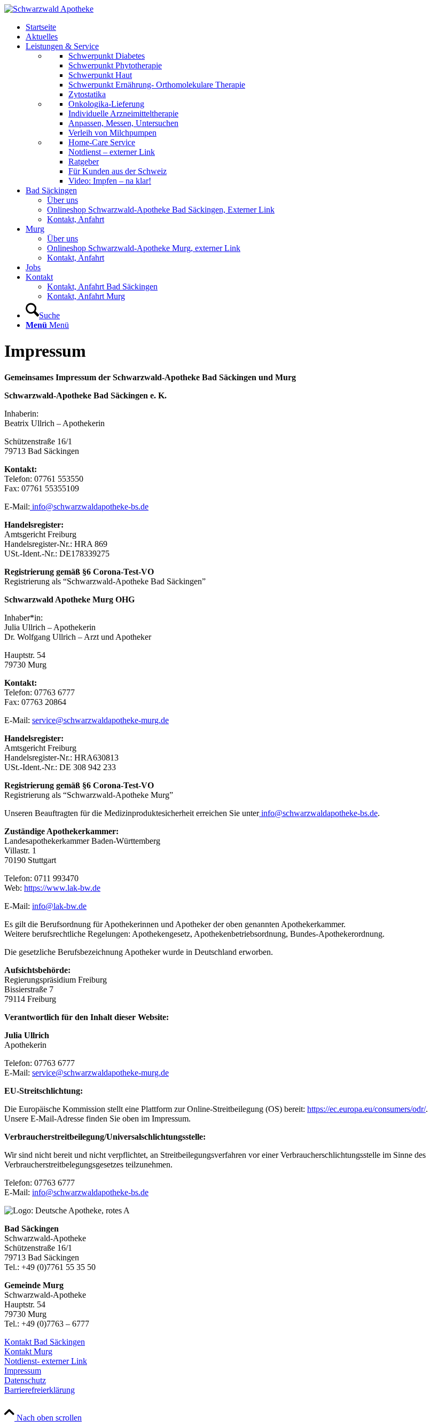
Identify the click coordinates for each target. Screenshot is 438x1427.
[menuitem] (230, 27)
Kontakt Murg (28, 1351)
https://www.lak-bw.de (62, 887)
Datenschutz (25, 1380)
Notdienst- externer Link (45, 1361)
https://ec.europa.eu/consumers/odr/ (366, 1109)
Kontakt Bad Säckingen (44, 1341)
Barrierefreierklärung (39, 1389)
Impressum (22, 1370)
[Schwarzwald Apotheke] (48, 8)
